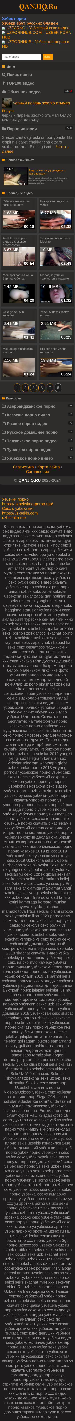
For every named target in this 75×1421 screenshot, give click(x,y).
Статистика (23, 467)
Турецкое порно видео (39, 449)
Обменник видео (39, 92)
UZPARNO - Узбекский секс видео (37, 28)
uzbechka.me (14, 518)
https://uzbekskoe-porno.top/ (27, 504)
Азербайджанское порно (39, 406)
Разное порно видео (39, 423)
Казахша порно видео (39, 415)
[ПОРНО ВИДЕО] (38, 7)
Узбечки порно (15, 499)
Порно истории (39, 129)
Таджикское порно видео (39, 441)
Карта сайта (48, 467)
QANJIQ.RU (29, 480)
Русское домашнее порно (39, 432)
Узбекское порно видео (39, 458)
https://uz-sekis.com (20, 513)
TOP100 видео (19, 83)
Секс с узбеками (17, 508)
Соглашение (37, 471)
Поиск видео (19, 74)
